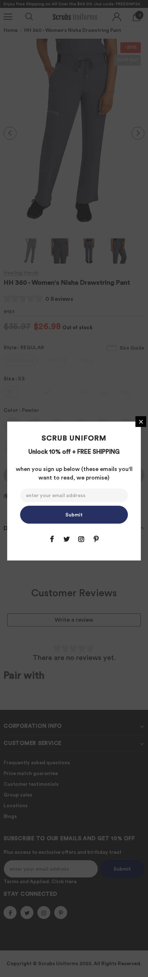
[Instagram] (81, 539)
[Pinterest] (96, 539)
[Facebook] (51, 539)
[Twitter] (66, 539)
